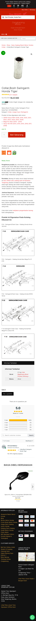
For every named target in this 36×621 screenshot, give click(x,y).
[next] (32, 486)
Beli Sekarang (16, 135)
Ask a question (7, 394)
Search (31, 435)
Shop (8, 45)
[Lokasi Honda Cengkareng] (26, 561)
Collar (3, 47)
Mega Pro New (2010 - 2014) (12, 121)
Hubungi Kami (5, 551)
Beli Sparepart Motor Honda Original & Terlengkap (7, 536)
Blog (2, 518)
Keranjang (32, 9)
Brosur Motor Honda (7, 520)
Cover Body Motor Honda (9, 522)
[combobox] (18, 17)
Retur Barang (5, 557)
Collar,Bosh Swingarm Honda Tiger (26, 450)
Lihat (9, 6)
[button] (3, 34)
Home (3, 45)
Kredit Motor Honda (7, 530)
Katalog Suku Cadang (8, 528)
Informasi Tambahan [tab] (10, 363)
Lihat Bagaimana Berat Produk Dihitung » (23, 374)
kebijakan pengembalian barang (23, 210)
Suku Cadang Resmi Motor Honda (22, 45)
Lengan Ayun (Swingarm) (20, 112)
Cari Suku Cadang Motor (9, 38)
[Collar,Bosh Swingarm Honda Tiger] (18, 450)
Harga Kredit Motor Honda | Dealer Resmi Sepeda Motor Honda (18, 13)
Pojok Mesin (5, 532)
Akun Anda (25, 9)
